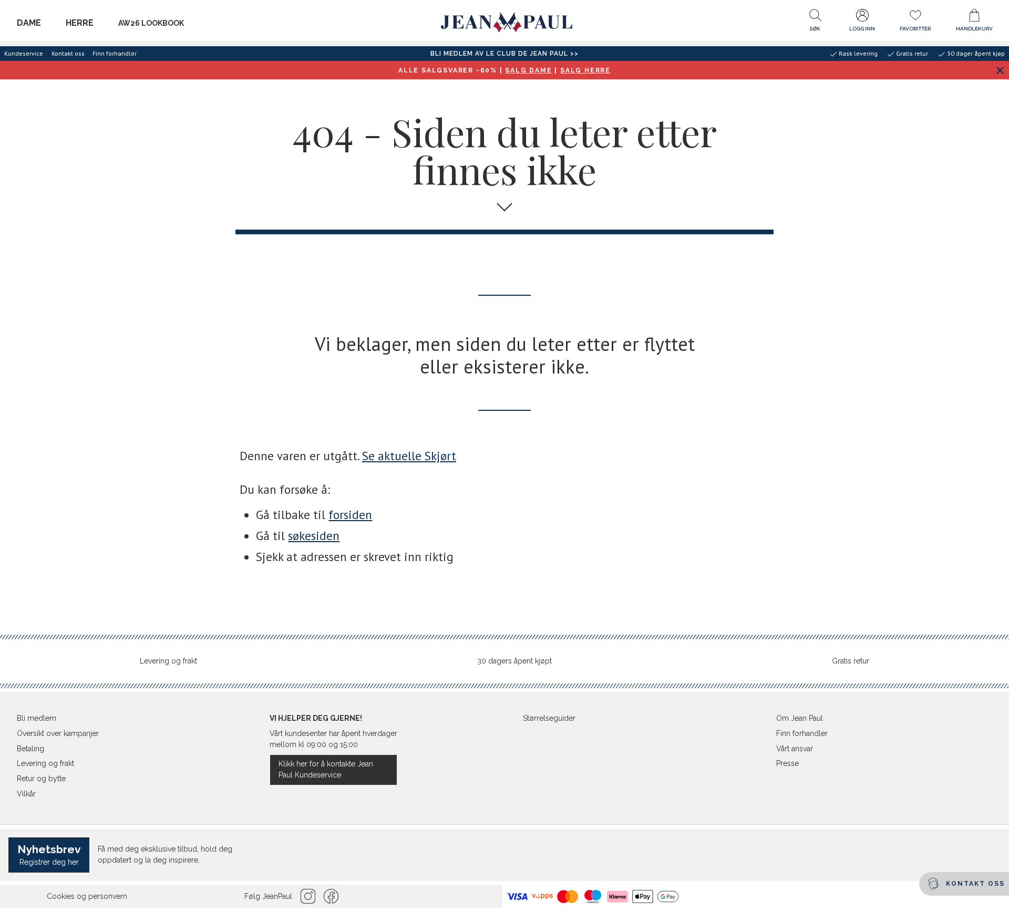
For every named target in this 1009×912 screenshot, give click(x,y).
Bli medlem (36, 718)
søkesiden (313, 535)
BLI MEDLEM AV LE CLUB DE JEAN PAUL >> (504, 53)
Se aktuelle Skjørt (409, 455)
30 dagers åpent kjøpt (514, 661)
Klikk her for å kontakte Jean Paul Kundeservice (326, 769)
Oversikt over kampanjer (58, 733)
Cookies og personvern (87, 896)
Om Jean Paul (799, 718)
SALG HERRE (585, 70)
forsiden (350, 514)
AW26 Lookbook (151, 23)
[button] (815, 22)
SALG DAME (528, 70)
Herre (80, 23)
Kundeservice (23, 53)
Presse (787, 763)
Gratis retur (850, 661)
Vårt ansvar (794, 748)
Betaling (30, 748)
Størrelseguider (549, 718)
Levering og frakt (168, 661)
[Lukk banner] (1000, 70)
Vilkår (26, 794)
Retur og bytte (41, 778)
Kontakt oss (68, 53)
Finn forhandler (114, 53)
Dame (29, 23)
